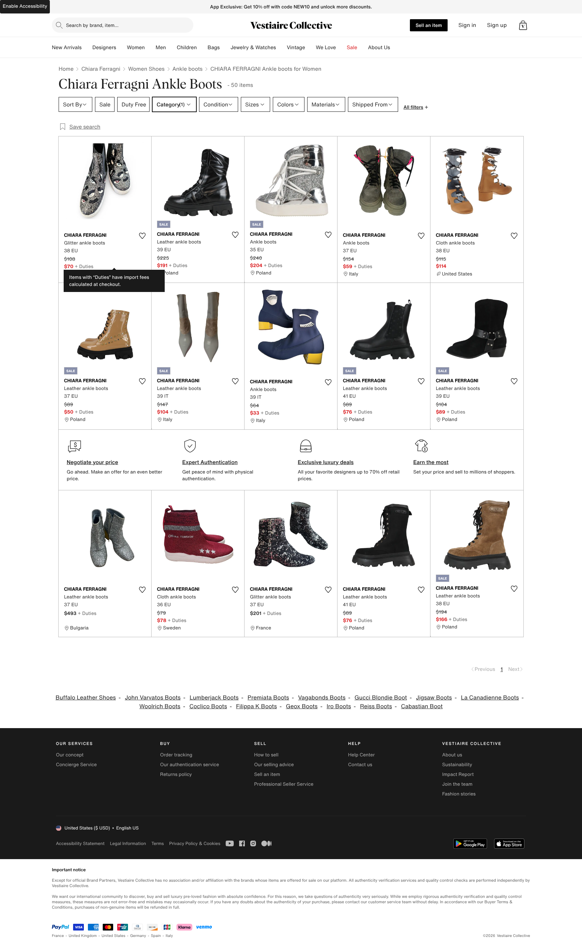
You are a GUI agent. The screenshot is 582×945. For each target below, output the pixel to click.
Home (66, 69)
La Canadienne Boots (490, 697)
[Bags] (225, 47)
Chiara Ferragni (100, 69)
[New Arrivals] (87, 47)
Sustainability (457, 764)
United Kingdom (83, 935)
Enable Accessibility (25, 6)
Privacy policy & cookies (194, 843)
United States (114, 935)
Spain (156, 935)
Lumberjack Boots (214, 697)
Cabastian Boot (422, 706)
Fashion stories (459, 793)
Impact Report (458, 774)
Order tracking (176, 754)
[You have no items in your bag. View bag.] (523, 25)
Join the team (457, 784)
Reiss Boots (376, 706)
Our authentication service (189, 764)
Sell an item (429, 25)
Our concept (70, 754)
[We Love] (341, 47)
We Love (326, 47)
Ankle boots (187, 69)
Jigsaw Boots (434, 697)
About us (452, 754)
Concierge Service (76, 764)
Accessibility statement (80, 843)
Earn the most (431, 462)
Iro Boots (339, 706)
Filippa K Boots (256, 706)
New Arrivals (67, 47)
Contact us (360, 764)
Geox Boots (302, 706)
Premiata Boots (268, 697)
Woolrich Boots (160, 706)
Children (187, 47)
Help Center (361, 754)
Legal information (128, 843)
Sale (352, 47)
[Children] (202, 47)
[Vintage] (310, 47)
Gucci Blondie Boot (381, 697)
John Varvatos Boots (153, 697)
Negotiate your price (92, 462)
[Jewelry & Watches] (281, 47)
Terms (157, 843)
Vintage (296, 47)
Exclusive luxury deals (326, 462)
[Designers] (121, 47)
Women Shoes (146, 69)
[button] (523, 25)
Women (136, 47)
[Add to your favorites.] (142, 236)
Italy (169, 935)
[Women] (150, 47)
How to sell (266, 754)
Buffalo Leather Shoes (86, 697)
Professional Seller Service (283, 784)
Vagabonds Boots (322, 697)
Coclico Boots (208, 706)
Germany (138, 935)
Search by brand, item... (92, 25)
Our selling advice (274, 764)
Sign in (467, 25)
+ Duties (84, 266)
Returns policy (176, 774)
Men (161, 47)
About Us (379, 47)
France (58, 935)
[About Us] (395, 47)
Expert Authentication (210, 462)
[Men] (171, 47)
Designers (104, 47)
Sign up (497, 25)
